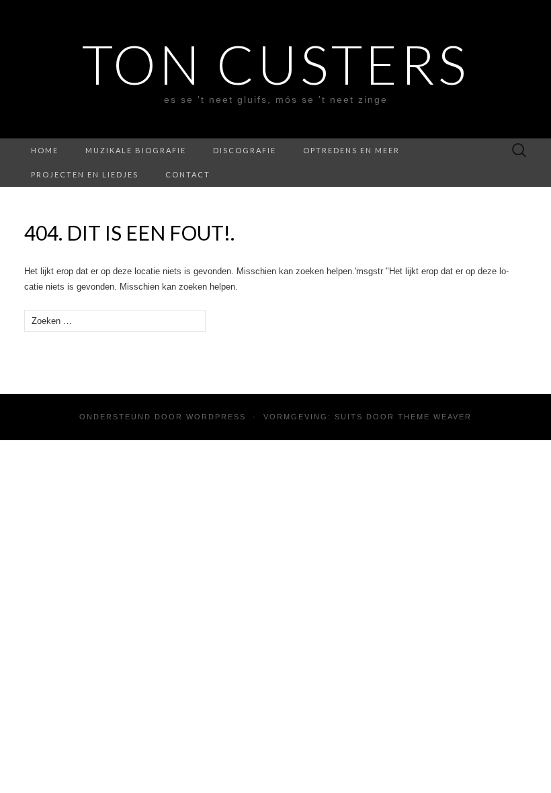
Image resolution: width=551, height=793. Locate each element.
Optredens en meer (351, 150)
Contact (187, 174)
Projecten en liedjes (84, 174)
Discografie (244, 150)
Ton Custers (275, 64)
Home (44, 150)
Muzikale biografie (135, 150)
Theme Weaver (435, 417)
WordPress (216, 417)
